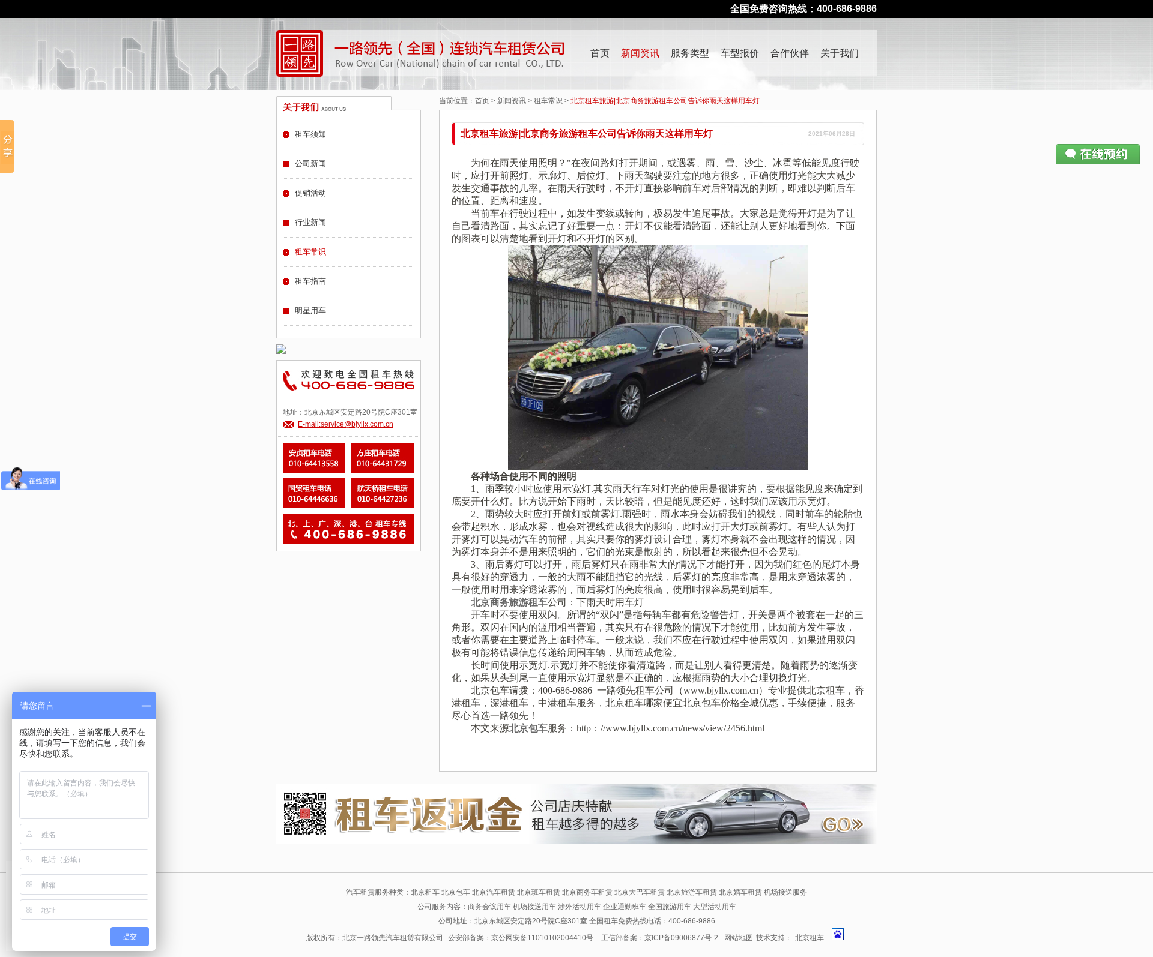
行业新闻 (310, 222)
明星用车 (310, 310)
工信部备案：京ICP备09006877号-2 (659, 938)
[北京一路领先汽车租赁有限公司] (299, 53)
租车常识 (548, 101)
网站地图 (738, 938)
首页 (600, 53)
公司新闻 (310, 163)
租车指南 (310, 281)
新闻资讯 (640, 53)
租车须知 (310, 134)
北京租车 (809, 938)
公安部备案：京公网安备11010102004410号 (520, 938)
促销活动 (310, 192)
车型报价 (740, 53)
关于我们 (839, 53)
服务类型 (690, 53)
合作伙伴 (789, 53)
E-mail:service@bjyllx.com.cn (345, 424)
